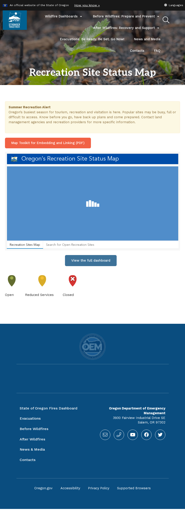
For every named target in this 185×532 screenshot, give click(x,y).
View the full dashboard (90, 260)
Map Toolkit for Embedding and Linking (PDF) (48, 143)
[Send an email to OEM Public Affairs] (105, 435)
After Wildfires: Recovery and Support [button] (126, 28)
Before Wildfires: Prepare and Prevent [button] (126, 16)
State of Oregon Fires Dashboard (48, 408)
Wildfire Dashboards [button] (64, 16)
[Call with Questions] (119, 435)
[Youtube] (132, 435)
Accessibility (70, 488)
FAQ (157, 51)
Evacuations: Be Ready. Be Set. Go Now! (92, 39)
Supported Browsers (134, 488)
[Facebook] (146, 435)
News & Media (32, 449)
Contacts (139, 53)
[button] (173, 5)
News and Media (147, 39)
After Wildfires (32, 439)
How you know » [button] (87, 5)
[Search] (166, 20)
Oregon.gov (43, 488)
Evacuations (30, 418)
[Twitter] (160, 435)
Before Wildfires (34, 429)
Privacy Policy (98, 488)
